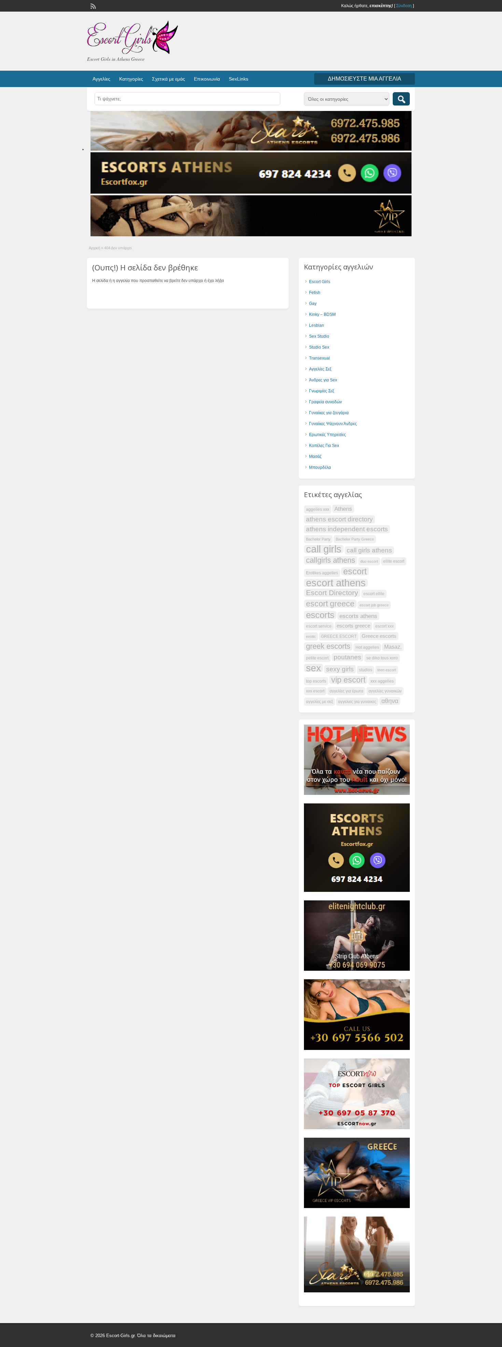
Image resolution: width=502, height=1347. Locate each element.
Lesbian (316, 325)
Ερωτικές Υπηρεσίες (327, 434)
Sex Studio (319, 336)
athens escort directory (339, 519)
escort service (319, 626)
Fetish (314, 292)
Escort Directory (332, 593)
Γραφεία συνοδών (325, 401)
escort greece (330, 604)
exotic (311, 636)
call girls (323, 549)
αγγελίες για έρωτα (346, 691)
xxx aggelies (382, 681)
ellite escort (393, 561)
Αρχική (94, 248)
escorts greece (353, 626)
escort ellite (374, 593)
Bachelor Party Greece (355, 539)
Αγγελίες (101, 79)
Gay (313, 303)
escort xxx (384, 626)
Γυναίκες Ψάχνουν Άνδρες (333, 423)
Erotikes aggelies (322, 573)
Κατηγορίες (131, 79)
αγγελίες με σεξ (319, 701)
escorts (320, 615)
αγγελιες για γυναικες (357, 701)
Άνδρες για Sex (323, 380)
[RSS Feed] (92, 5)
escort (355, 571)
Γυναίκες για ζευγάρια (329, 412)
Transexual (319, 358)
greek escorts (328, 646)
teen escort (386, 670)
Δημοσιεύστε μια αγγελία (364, 79)
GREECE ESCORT (339, 636)
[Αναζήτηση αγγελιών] (401, 99)
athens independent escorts (347, 529)
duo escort (369, 561)
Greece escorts (379, 636)
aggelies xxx (317, 509)
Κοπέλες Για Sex (324, 445)
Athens (343, 508)
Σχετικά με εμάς (168, 79)
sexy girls (340, 669)
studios (365, 670)
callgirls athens (330, 560)
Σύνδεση (404, 5)
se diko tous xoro (382, 658)
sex (313, 668)
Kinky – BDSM (322, 314)
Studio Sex (319, 347)
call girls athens (369, 550)
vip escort (348, 680)
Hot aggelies (367, 647)
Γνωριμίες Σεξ (321, 391)
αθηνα (389, 701)
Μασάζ (315, 456)
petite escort (317, 658)
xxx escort (315, 691)
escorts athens (358, 616)
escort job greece (374, 605)
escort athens (336, 583)
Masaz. (393, 647)
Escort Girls (319, 281)
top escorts (316, 681)
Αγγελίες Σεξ (320, 369)
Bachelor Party (318, 539)
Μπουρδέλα (320, 467)
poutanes (347, 657)
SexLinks (238, 79)
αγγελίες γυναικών (385, 691)
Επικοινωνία (207, 79)
